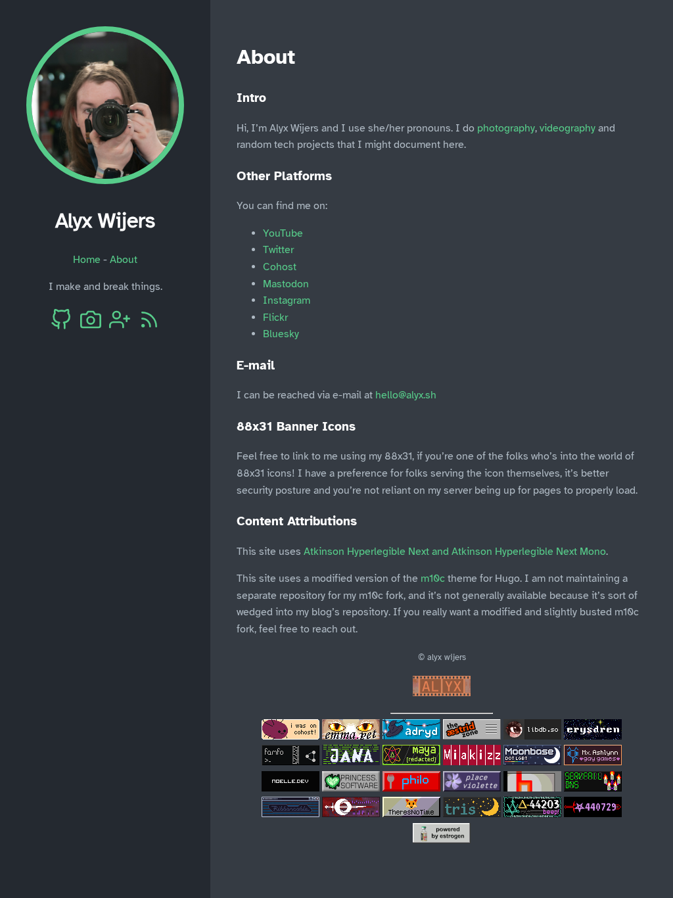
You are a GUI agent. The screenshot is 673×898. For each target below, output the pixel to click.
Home (87, 259)
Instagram (286, 300)
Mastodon (286, 284)
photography (506, 128)
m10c (433, 578)
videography (567, 128)
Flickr (275, 317)
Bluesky (281, 334)
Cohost (279, 266)
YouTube (283, 233)
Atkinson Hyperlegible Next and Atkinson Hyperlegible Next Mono (455, 551)
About (123, 259)
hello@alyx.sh (405, 395)
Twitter (278, 249)
